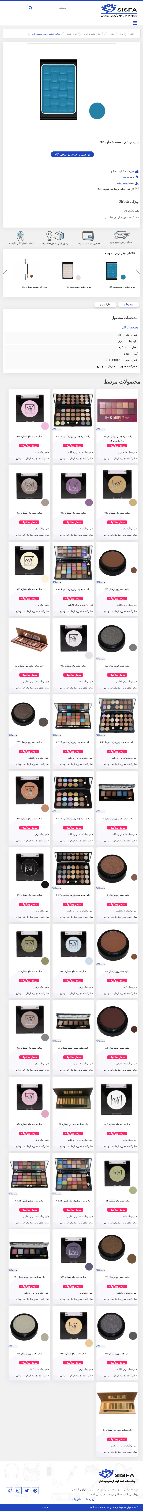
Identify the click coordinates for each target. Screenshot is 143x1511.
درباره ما (90, 1499)
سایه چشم (72, 33)
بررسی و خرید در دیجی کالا (72, 154)
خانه (132, 33)
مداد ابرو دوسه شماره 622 (34, 287)
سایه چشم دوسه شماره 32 (122, 287)
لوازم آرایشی (116, 33)
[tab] (128, 304)
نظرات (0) (105, 304)
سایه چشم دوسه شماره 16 (78, 287)
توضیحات (128, 304)
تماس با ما (77, 1499)
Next (137, 274)
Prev (4, 274)
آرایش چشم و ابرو (93, 33)
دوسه (126, 177)
